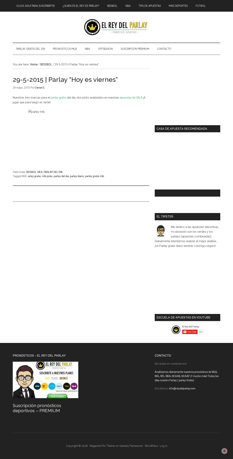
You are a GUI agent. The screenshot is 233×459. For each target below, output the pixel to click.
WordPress (151, 445)
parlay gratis (58, 97)
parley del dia (61, 176)
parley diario (77, 176)
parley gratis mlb (94, 176)
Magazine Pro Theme (102, 445)
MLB (40, 172)
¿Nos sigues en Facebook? (177, 193)
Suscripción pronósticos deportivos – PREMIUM (37, 408)
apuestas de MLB (131, 97)
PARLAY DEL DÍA (53, 172)
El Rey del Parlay (116, 27)
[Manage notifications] (224, 451)
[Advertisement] (79, 193)
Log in (163, 445)
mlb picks (47, 176)
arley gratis (34, 176)
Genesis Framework (131, 445)
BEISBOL (31, 172)
